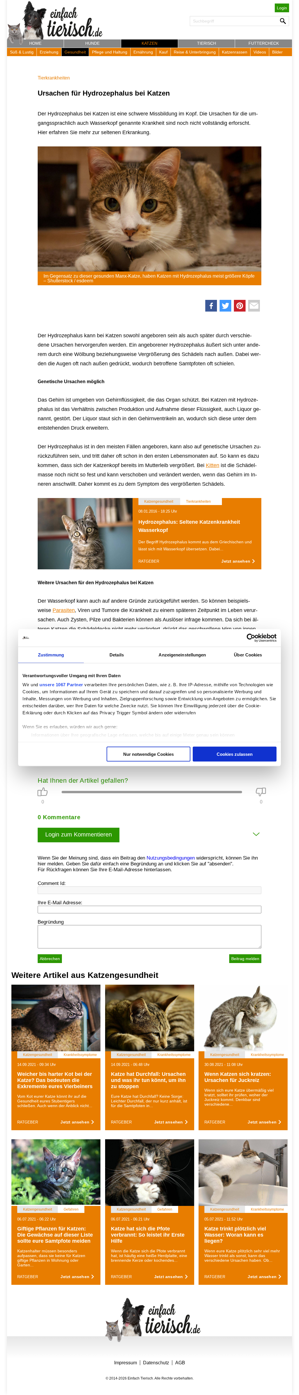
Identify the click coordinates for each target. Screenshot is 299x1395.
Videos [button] (259, 52)
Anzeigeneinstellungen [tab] (182, 654)
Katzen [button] (149, 43)
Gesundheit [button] (75, 52)
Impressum (125, 1362)
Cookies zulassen (235, 753)
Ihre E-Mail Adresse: (60, 902)
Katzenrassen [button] (234, 52)
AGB (180, 1362)
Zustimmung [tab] (51, 654)
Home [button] (35, 43)
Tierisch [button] (206, 43)
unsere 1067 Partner (61, 684)
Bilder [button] (277, 52)
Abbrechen (50, 958)
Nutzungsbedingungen (171, 858)
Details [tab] (116, 654)
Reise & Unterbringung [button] (195, 52)
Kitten (212, 465)
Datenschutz (156, 1362)
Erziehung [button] (49, 52)
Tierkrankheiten (54, 77)
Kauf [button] (163, 52)
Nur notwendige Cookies (148, 753)
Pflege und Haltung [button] (109, 52)
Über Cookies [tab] (248, 654)
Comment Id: (52, 883)
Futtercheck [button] (263, 43)
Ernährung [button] (143, 52)
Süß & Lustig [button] (22, 52)
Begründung (51, 922)
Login (282, 8)
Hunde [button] (92, 43)
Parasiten (64, 610)
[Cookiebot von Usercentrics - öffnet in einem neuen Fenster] (251, 637)
